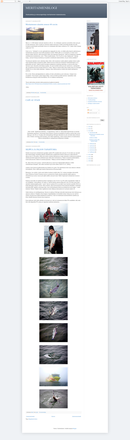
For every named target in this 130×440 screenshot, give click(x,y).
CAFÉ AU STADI (33, 100)
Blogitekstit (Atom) (33, 419)
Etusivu (53, 416)
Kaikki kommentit (93, 113)
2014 (89, 128)
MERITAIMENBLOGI (41, 7)
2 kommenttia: (42, 142)
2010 (89, 158)
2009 (89, 160)
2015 (89, 126)
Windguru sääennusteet (93, 103)
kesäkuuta (92, 148)
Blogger (74, 428)
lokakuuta (91, 143)
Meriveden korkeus (92, 98)
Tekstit (90, 110)
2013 (89, 130)
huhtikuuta (92, 152)
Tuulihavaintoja (91, 99)
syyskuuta (92, 145)
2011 (89, 156)
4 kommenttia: (43, 92)
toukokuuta (92, 150)
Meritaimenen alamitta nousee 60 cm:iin (41, 24)
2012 (89, 154)
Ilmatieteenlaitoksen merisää (95, 101)
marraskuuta (92, 132)
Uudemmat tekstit (30, 416)
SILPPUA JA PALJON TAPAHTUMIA (41, 149)
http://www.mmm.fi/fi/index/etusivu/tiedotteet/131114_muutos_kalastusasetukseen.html (48, 84)
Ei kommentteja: (42, 412)
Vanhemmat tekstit (76, 416)
